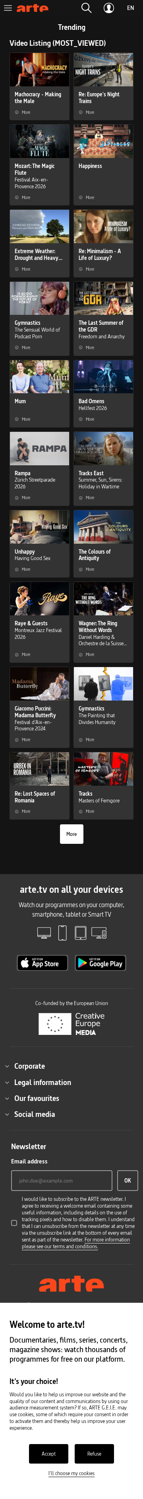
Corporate (29, 1066)
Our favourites (36, 1098)
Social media (34, 1114)
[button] (86, 8)
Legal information (42, 1082)
